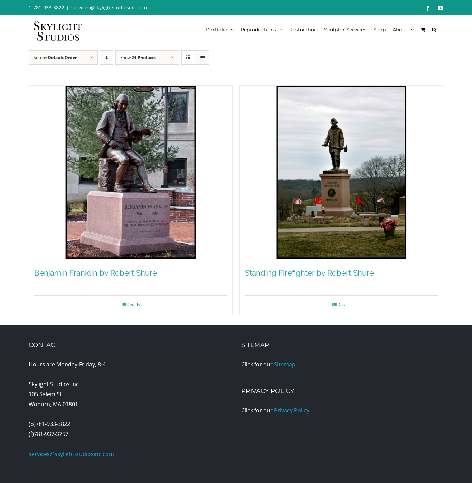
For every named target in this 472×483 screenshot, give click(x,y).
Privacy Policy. (292, 410)
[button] (434, 29)
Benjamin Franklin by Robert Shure (95, 272)
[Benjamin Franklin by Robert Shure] (130, 172)
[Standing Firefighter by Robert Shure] (341, 172)
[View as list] (202, 57)
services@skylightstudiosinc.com (109, 7)
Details (133, 304)
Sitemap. (285, 364)
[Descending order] (106, 57)
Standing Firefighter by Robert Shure (309, 272)
